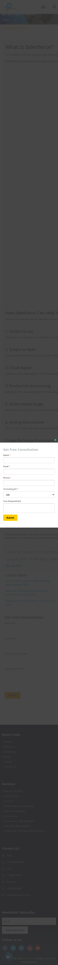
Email (6, 466)
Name (7, 455)
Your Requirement (12, 501)
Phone (7, 477)
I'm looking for (11, 489)
